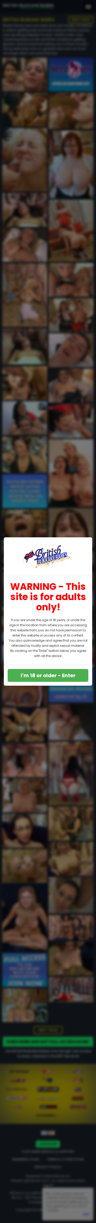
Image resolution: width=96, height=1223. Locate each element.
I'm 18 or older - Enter (48, 675)
